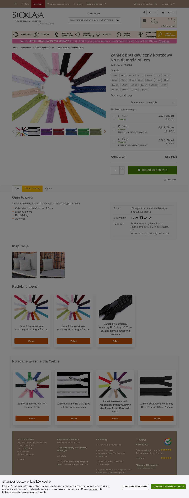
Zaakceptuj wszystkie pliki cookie (168, 486)
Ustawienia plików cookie (135, 486)
